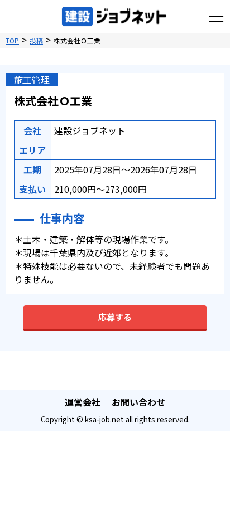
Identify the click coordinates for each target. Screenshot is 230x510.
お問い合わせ (138, 402)
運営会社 (82, 402)
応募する (115, 317)
